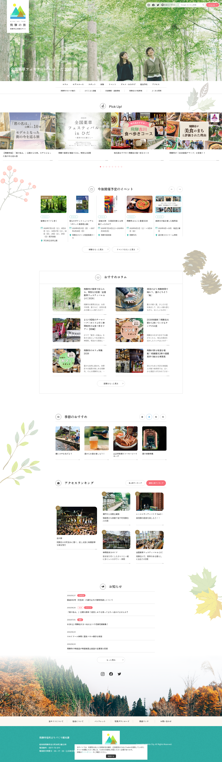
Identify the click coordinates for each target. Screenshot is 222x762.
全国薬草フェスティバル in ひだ (149, 552)
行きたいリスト (169, 5)
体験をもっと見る (96, 249)
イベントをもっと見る (126, 249)
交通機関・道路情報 (112, 91)
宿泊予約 (144, 84)
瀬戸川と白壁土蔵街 (111, 514)
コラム (65, 84)
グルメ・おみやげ (128, 84)
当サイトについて (56, 721)
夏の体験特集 (147, 453)
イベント (112, 84)
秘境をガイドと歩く (49, 220)
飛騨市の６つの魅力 (68, 91)
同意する (111, 756)
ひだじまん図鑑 (90, 91)
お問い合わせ (165, 721)
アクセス (156, 84)
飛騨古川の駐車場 (135, 91)
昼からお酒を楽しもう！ (94, 453)
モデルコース (78, 84)
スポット (92, 84)
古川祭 (59, 538)
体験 (102, 84)
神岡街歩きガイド (110, 552)
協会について (78, 721)
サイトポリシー (87, 752)
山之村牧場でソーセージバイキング (125, 454)
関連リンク (144, 721)
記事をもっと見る (111, 383)
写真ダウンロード (122, 721)
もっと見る (111, 659)
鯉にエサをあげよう (64, 453)
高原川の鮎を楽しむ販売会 (166, 220)
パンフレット (100, 721)
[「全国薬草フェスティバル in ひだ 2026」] (111, 80)
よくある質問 (156, 91)
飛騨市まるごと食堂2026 (137, 220)
